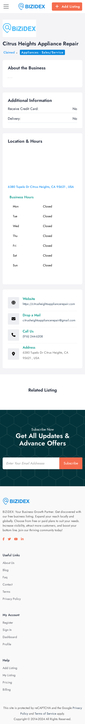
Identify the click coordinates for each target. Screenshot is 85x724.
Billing (7, 689)
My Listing (9, 675)
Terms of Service (45, 713)
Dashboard (10, 637)
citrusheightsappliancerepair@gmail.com (49, 320)
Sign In (7, 630)
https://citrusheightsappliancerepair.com (49, 304)
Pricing (7, 682)
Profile (7, 644)
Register (8, 622)
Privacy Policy (12, 599)
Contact (7, 584)
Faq (5, 577)
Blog (5, 570)
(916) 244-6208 (33, 336)
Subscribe (71, 463)
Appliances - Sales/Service (42, 52)
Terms (6, 591)
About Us (8, 563)
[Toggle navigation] (6, 6)
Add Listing (71, 6)
